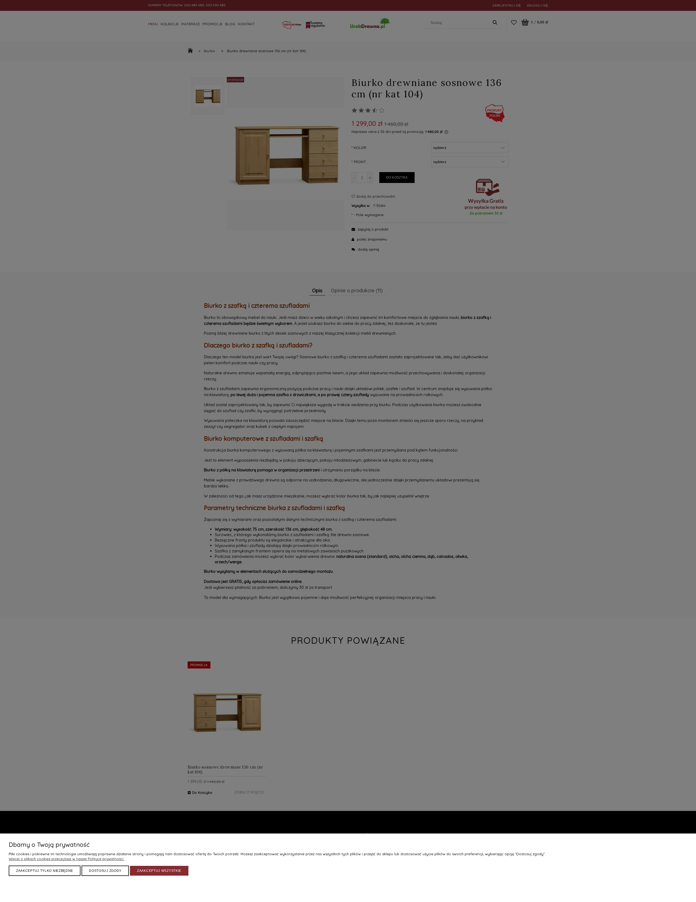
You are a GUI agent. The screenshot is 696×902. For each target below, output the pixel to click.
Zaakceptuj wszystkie (159, 871)
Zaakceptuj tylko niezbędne (44, 871)
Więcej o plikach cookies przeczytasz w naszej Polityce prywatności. (66, 859)
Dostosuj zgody (105, 871)
